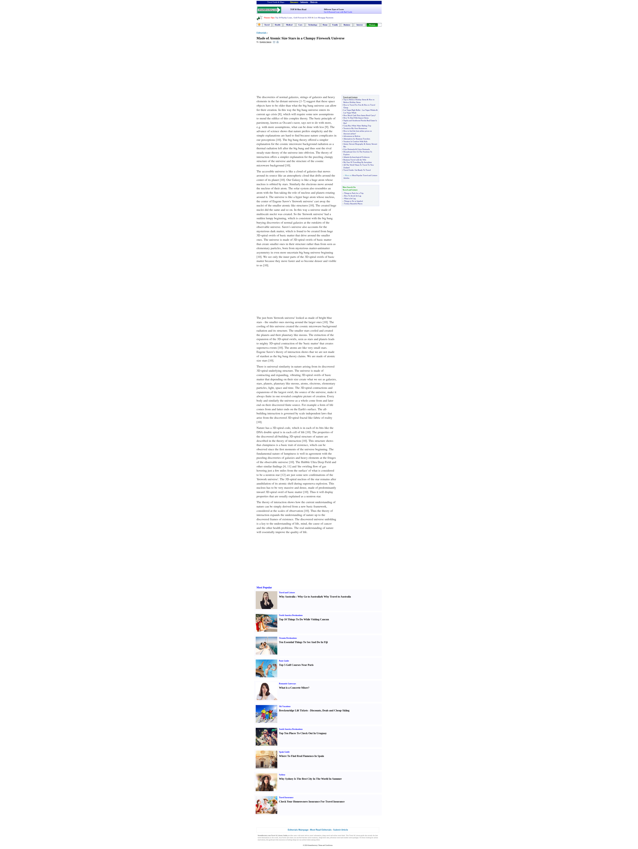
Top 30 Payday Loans (283, 18)
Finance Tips (269, 18)
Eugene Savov (265, 42)
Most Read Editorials (320, 830)
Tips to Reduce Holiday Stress (354, 100)
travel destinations (264, 838)
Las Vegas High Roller (352, 110)
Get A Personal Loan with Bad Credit (338, 12)
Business (347, 25)
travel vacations (313, 838)
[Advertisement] (284, 70)
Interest (360, 25)
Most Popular (264, 587)
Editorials (261, 33)
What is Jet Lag (350, 198)
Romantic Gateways (287, 683)
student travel (348, 838)
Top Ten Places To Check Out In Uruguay (303, 733)
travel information (315, 835)
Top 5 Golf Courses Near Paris (296, 665)
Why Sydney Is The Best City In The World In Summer (310, 778)
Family (335, 25)
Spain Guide (284, 752)
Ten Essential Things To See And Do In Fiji (303, 642)
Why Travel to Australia (337, 596)
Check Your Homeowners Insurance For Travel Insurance (312, 801)
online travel (337, 835)
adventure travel (335, 838)
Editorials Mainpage (298, 830)
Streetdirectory (313, 845)
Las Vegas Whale (349, 113)
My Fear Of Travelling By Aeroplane (357, 162)
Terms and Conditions (326, 845)
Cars (300, 25)
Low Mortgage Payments (323, 18)
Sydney (282, 775)
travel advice (305, 835)
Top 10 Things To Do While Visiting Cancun (304, 619)
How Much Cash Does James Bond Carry (359, 115)
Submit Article (340, 830)
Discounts (315, 710)
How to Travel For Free (352, 105)
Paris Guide (284, 661)
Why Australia (287, 596)
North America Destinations (291, 615)
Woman (372, 25)
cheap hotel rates (324, 838)
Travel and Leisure (287, 592)
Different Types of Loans (334, 9)
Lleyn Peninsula (363, 149)
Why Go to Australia (309, 596)
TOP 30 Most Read (298, 9)
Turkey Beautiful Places (353, 204)
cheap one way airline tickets (301, 840)
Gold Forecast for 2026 (303, 18)
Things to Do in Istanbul (353, 201)
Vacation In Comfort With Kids (355, 141)
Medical (289, 25)
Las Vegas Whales (369, 110)
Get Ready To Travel (363, 170)
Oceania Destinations (288, 638)
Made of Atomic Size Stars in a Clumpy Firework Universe (300, 38)
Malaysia (314, 2)
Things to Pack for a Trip (354, 193)
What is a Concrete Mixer (293, 687)
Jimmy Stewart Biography (353, 144)
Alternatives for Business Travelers (356, 139)
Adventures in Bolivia (351, 136)
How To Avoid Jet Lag (352, 196)
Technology (312, 25)
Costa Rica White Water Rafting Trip (357, 126)
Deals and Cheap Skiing (335, 710)
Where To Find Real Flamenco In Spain (301, 756)
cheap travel (326, 835)
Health (277, 25)
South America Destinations (291, 729)
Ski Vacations (285, 706)
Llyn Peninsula (349, 149)
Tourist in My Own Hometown (355, 128)
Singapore (294, 2)
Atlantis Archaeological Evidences (356, 157)
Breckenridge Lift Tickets (293, 710)
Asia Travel (282, 838)
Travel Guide (348, 170)
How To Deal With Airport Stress (356, 118)
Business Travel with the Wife (354, 160)
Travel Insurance (286, 797)
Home (325, 25)
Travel (266, 25)
